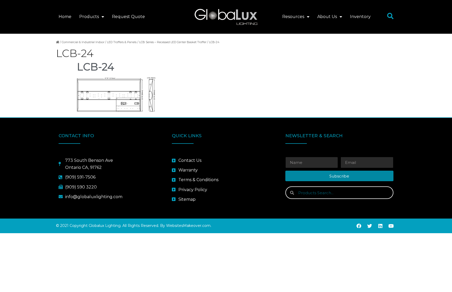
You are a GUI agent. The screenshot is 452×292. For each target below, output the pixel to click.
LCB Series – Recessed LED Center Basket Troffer (172, 42)
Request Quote (128, 16)
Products (89, 16)
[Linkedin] (380, 226)
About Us (327, 16)
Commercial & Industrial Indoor (83, 42)
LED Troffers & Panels (122, 42)
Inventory (360, 16)
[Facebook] (359, 226)
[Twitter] (369, 226)
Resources (293, 16)
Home (65, 16)
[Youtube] (391, 226)
